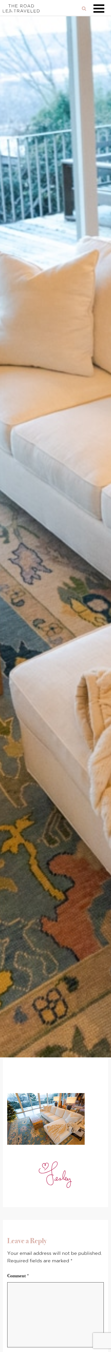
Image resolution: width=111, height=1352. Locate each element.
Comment (18, 1276)
